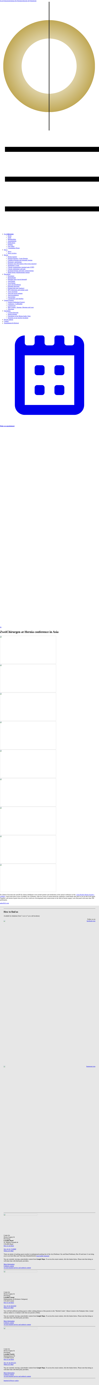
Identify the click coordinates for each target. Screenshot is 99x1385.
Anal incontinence (13, 295)
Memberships (12, 239)
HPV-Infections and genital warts (18, 290)
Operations (7, 311)
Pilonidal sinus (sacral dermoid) (17, 279)
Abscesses (11, 309)
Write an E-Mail (8, 1251)
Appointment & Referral (11, 323)
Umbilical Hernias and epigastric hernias (20, 260)
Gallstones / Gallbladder (15, 304)
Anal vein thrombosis (14, 284)
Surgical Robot (12, 314)
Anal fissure (11, 281)
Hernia (6, 255)
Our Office (11, 246)
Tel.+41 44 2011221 (10, 1363)
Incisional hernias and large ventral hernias (21, 271)
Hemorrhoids (12, 277)
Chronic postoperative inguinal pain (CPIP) (21, 267)
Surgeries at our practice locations (18, 318)
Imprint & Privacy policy (11, 1380)
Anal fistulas (11, 283)
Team (9, 237)
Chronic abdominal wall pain (16, 269)
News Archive (12, 253)
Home (10, 236)
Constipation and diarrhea (15, 298)
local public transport (42, 1256)
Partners (10, 244)
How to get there (9, 1246)
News (5, 250)
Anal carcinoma (12, 291)
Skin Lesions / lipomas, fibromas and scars (21, 307)
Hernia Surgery (12, 257)
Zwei (9, 234)
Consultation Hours (14, 248)
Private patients (8, 319)
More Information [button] (9, 1264)
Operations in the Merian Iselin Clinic (19, 316)
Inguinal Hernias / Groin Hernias (18, 258)
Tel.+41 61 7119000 (10, 1249)
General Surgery (9, 300)
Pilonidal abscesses (13, 286)
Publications (11, 243)
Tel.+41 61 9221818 (10, 1306)
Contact (6, 321)
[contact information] (49, 625)
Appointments (12, 241)
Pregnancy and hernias (15, 262)
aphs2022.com (4, 903)
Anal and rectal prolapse (15, 293)
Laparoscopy (12, 305)
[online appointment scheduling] (49, 424)
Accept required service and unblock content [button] (17, 1268)
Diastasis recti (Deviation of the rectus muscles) (22, 264)
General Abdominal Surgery (16, 302)
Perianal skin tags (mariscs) (16, 288)
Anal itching (11, 297)
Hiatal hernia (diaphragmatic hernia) (19, 272)
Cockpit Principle (13, 312)
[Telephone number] (49, 526)
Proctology (7, 274)
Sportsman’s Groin (13, 265)
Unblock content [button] (9, 1266)
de (0, 627)
